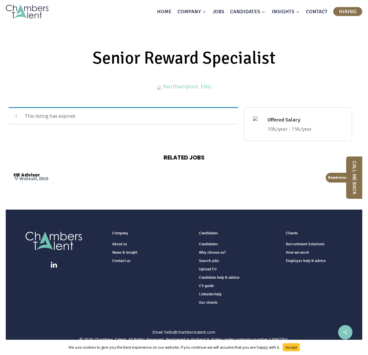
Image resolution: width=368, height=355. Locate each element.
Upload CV (208, 269)
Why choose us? (212, 252)
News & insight (124, 252)
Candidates (208, 244)
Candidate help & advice (219, 277)
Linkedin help (210, 294)
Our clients (208, 302)
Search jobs (209, 260)
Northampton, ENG (187, 86)
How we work (297, 252)
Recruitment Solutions (305, 244)
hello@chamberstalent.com (189, 332)
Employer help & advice (306, 260)
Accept (291, 347)
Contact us (121, 260)
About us (119, 244)
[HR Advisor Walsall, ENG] (185, 167)
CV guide (206, 285)
